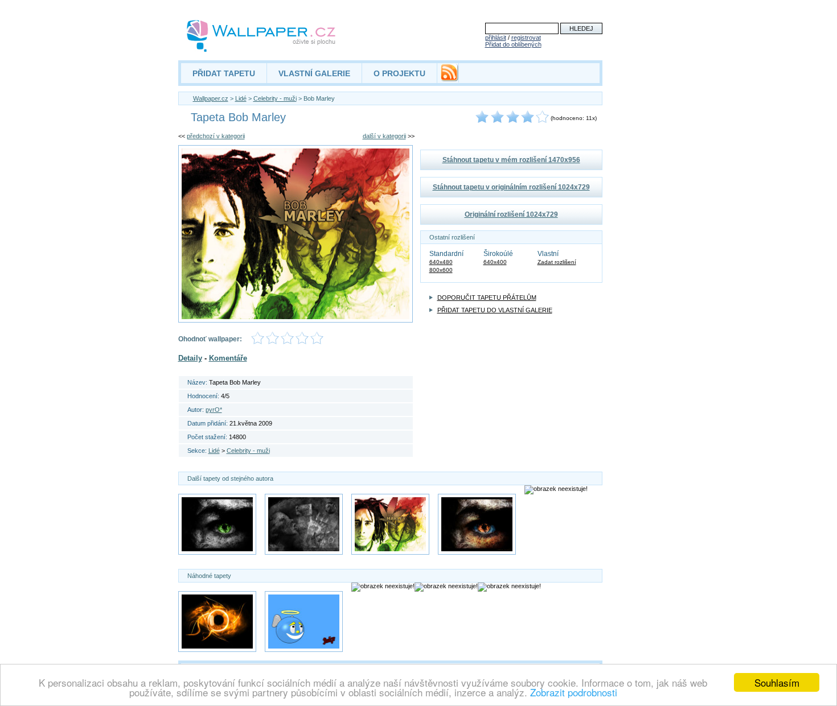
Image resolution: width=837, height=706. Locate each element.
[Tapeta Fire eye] (217, 621)
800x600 (441, 270)
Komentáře (228, 358)
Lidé (241, 98)
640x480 (441, 262)
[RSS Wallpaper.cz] (449, 78)
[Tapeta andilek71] (304, 621)
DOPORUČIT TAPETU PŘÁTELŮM (486, 297)
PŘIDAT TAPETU (223, 73)
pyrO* (214, 409)
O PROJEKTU (399, 73)
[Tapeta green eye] (217, 524)
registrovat (526, 37)
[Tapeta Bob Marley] (390, 524)
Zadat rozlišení (557, 262)
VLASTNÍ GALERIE (314, 73)
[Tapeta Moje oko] (477, 524)
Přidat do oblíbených (513, 44)
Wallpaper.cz (210, 98)
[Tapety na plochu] (262, 36)
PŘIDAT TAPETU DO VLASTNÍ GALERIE (494, 310)
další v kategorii (384, 136)
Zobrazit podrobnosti (573, 692)
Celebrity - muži (275, 98)
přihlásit (495, 37)
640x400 (495, 262)
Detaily (190, 358)
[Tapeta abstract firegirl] (304, 524)
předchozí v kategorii (216, 136)
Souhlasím (776, 682)
